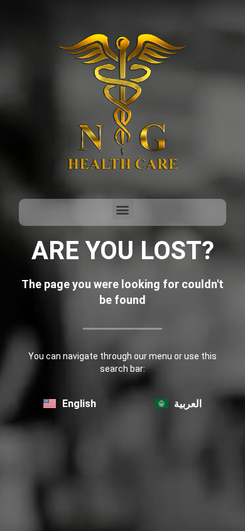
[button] (122, 209)
